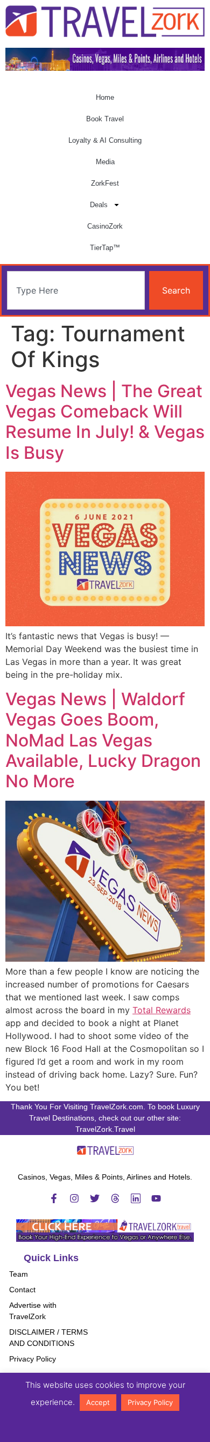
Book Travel (105, 119)
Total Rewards (161, 1010)
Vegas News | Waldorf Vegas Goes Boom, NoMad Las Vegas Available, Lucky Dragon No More (103, 740)
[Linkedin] (136, 1198)
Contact (22, 1289)
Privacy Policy (32, 1359)
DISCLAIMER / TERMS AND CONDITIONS (48, 1338)
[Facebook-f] (54, 1198)
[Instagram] (74, 1198)
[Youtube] (156, 1198)
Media (105, 162)
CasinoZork (105, 226)
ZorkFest (105, 183)
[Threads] (115, 1198)
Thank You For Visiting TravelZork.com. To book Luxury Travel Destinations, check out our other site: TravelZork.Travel (105, 1117)
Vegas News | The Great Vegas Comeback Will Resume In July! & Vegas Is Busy (105, 421)
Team (18, 1274)
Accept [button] (98, 1402)
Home (105, 97)
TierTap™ (105, 248)
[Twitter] (95, 1198)
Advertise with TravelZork (33, 1311)
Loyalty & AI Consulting (105, 140)
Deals (99, 205)
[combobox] (76, 290)
